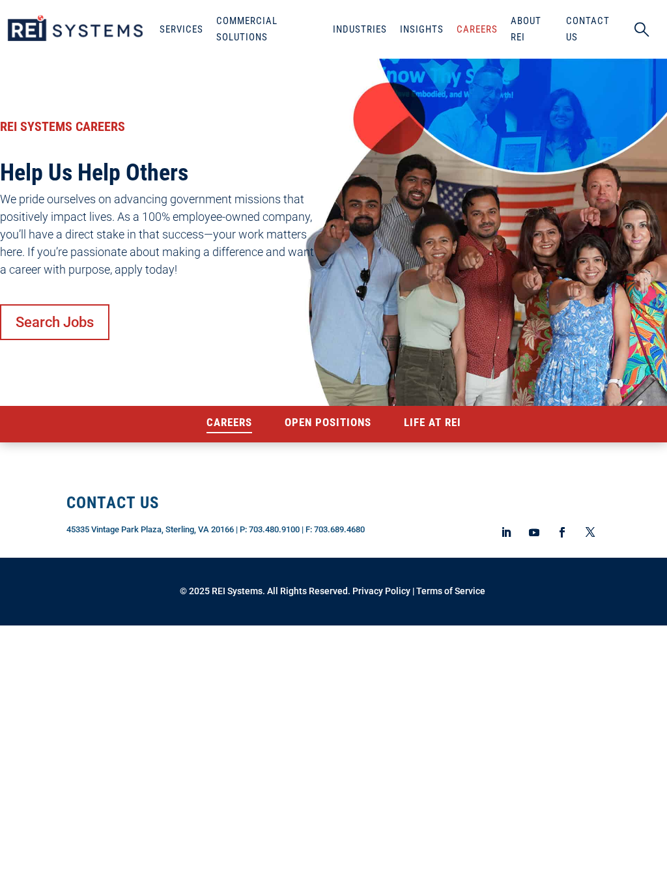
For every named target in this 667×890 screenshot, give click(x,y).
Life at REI (432, 423)
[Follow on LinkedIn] (506, 532)
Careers (229, 423)
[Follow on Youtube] (534, 532)
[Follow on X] (589, 532)
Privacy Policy (381, 591)
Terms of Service (450, 591)
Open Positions (328, 423)
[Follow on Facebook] (562, 532)
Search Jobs (55, 322)
